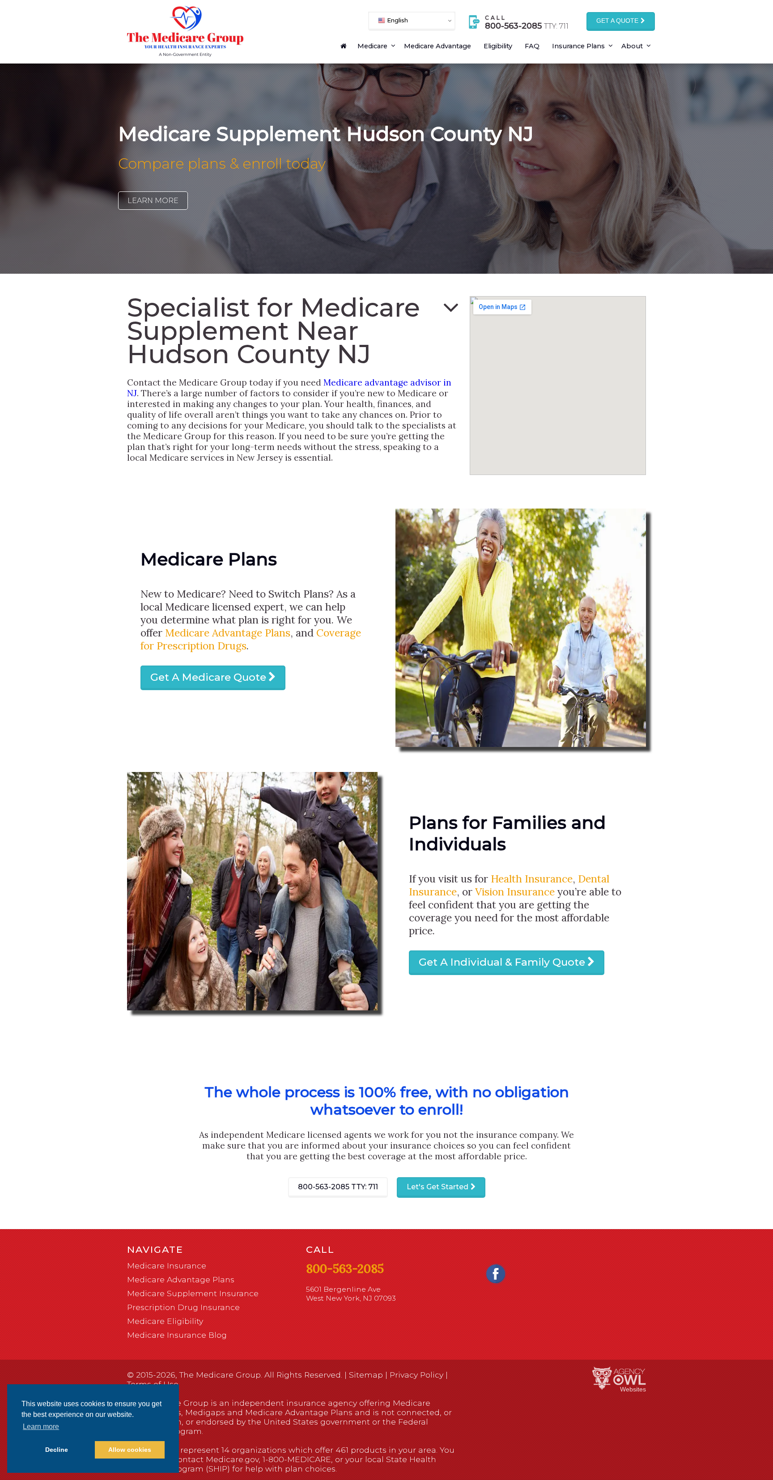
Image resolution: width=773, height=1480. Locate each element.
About (632, 46)
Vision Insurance (515, 891)
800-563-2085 (338, 1187)
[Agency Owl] (619, 1378)
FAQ (532, 46)
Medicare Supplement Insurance (193, 1293)
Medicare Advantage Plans (227, 632)
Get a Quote (617, 20)
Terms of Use (152, 1384)
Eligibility (498, 46)
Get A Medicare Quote (208, 677)
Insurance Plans (578, 46)
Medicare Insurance (166, 1265)
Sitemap (366, 1374)
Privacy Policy (416, 1374)
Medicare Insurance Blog (177, 1335)
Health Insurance (532, 878)
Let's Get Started (437, 1187)
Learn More (152, 200)
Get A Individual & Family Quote (502, 962)
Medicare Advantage (437, 46)
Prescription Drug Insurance (183, 1307)
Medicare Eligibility (165, 1321)
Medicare (372, 46)
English (396, 20)
